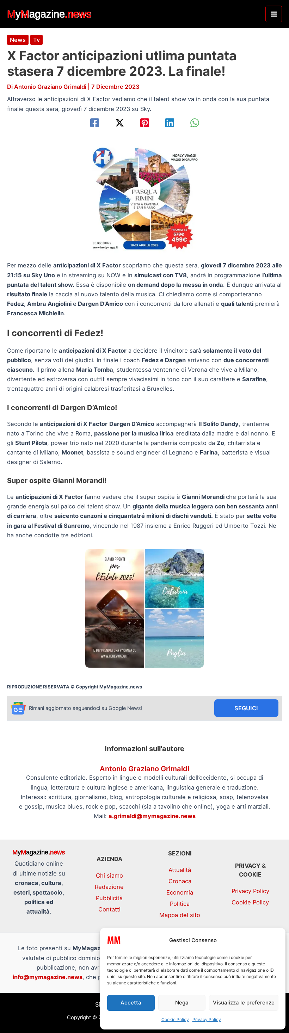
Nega (182, 1002)
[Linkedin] (169, 122)
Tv (36, 39)
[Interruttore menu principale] (273, 14)
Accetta (131, 1002)
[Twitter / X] (119, 122)
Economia (179, 892)
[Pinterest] (144, 122)
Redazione (109, 886)
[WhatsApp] (194, 122)
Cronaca (179, 881)
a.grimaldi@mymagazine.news (152, 815)
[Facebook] (94, 122)
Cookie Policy (175, 1019)
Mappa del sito (179, 914)
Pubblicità (109, 898)
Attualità (179, 869)
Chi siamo (109, 875)
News (18, 39)
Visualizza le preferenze (244, 1002)
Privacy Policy (206, 1019)
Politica (180, 903)
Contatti (109, 909)
